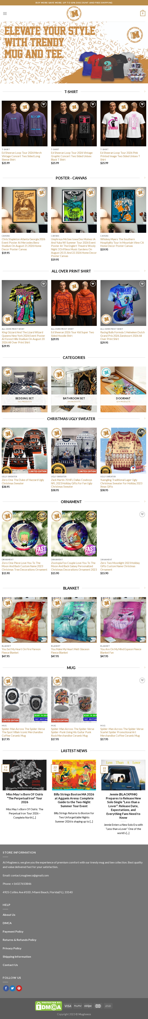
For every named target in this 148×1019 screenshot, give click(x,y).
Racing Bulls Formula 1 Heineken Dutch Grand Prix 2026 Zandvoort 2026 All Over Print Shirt (122, 336)
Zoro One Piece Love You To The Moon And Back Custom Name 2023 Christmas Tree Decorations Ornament (24, 566)
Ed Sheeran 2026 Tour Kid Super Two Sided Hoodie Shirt (72, 334)
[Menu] (5, 13)
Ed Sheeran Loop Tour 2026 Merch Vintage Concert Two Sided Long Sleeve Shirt (22, 156)
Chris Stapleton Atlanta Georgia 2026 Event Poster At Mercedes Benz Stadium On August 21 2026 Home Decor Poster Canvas (23, 244)
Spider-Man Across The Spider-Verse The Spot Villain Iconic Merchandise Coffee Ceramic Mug (23, 732)
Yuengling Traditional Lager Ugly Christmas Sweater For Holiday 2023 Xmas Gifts (121, 483)
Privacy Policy (12, 948)
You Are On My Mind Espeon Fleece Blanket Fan (120, 651)
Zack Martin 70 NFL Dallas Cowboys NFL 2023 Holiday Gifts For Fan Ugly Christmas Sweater (71, 483)
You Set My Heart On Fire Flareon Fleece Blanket (21, 651)
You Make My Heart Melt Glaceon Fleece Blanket (70, 651)
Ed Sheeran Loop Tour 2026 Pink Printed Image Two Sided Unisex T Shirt (120, 156)
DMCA (7, 923)
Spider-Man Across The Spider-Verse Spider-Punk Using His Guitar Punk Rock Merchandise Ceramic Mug (72, 732)
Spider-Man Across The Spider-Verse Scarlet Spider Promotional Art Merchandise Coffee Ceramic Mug (121, 732)
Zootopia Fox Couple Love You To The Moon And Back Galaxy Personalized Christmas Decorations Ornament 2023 (74, 566)
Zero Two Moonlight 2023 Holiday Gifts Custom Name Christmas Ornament (120, 566)
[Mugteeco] (74, 13)
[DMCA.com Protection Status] (48, 1005)
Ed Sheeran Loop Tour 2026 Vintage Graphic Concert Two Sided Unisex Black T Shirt (72, 156)
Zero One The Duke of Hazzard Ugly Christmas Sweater (23, 481)
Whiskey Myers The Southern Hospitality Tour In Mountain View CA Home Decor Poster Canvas (122, 242)
